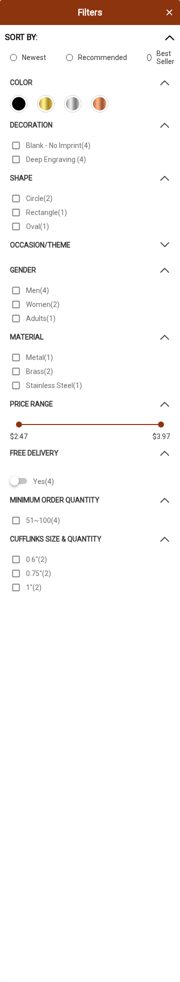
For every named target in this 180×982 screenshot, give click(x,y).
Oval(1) (37, 226)
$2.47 (19, 436)
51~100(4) (43, 520)
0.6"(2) (36, 560)
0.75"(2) (38, 574)
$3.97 (161, 436)
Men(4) (37, 290)
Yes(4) (43, 482)
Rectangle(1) (46, 212)
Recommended (102, 58)
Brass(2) (39, 372)
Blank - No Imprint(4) (58, 146)
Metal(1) (39, 358)
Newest (34, 58)
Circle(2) (39, 198)
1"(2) (34, 588)
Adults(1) (41, 318)
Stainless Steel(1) (54, 386)
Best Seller (165, 58)
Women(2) (43, 304)
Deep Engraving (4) (56, 160)
